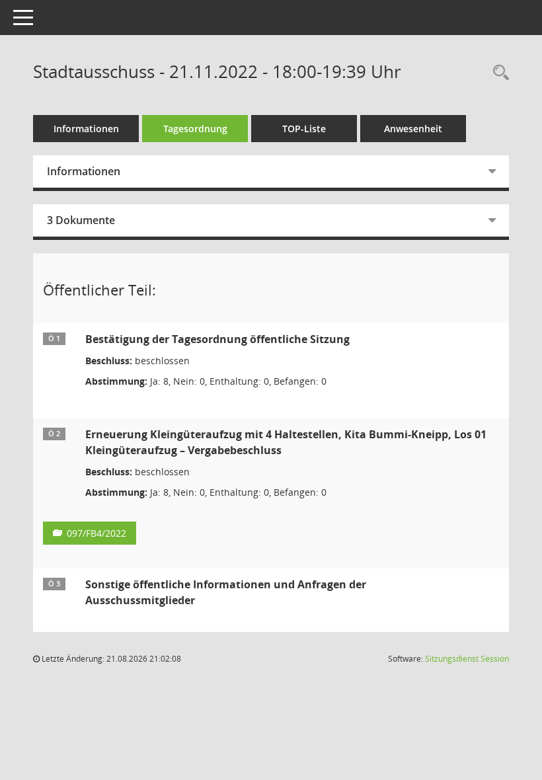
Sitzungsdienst (467, 658)
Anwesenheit (413, 128)
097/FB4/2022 (96, 533)
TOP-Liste (304, 128)
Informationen (86, 128)
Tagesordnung (195, 128)
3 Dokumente (81, 220)
